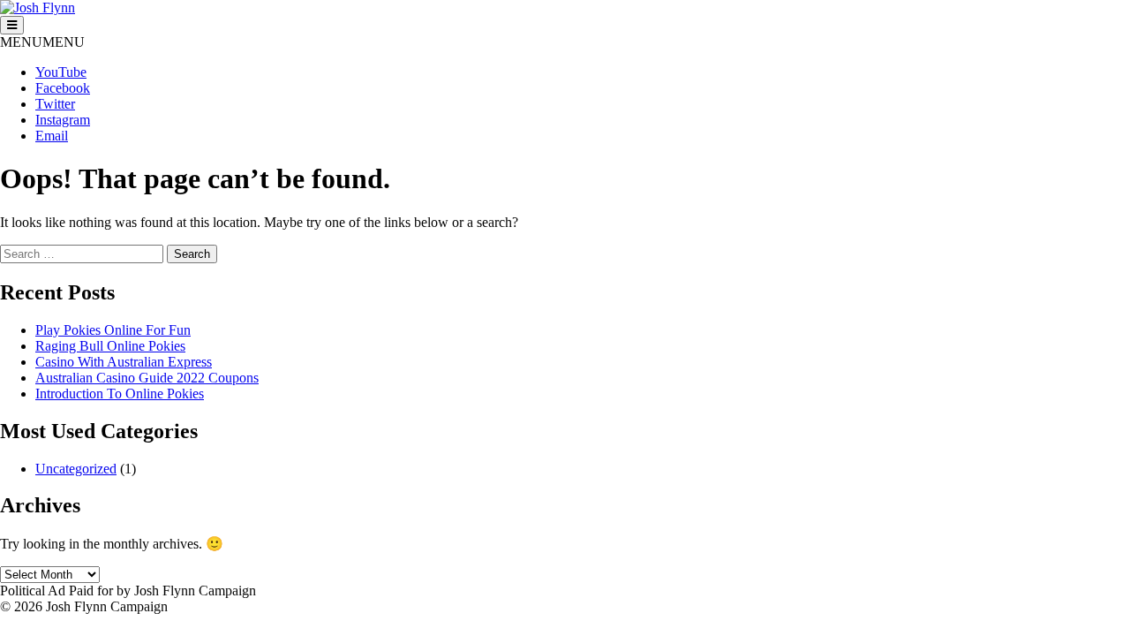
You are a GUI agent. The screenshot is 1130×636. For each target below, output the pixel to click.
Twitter (55, 103)
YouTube (61, 72)
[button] (42, 41)
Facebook (62, 87)
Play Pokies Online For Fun (113, 329)
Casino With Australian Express (123, 361)
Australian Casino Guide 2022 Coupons (147, 377)
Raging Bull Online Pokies (110, 345)
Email (51, 135)
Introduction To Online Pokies (119, 393)
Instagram (62, 119)
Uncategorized (76, 468)
